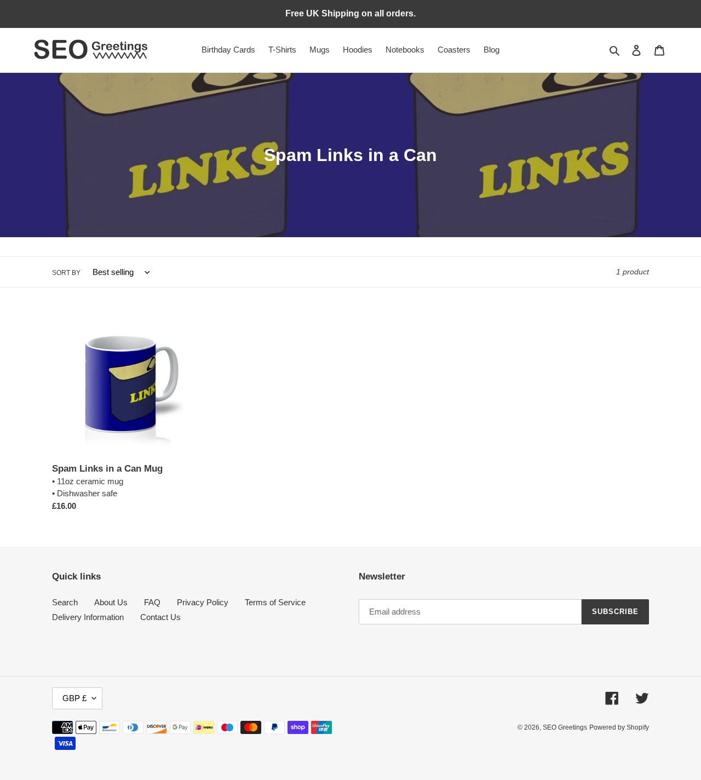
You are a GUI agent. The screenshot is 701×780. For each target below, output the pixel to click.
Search (65, 602)
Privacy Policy (202, 602)
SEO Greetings (565, 727)
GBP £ (74, 698)
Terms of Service (275, 602)
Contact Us (160, 617)
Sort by (66, 273)
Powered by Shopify (619, 727)
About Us (111, 602)
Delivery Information (88, 617)
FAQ (152, 602)
